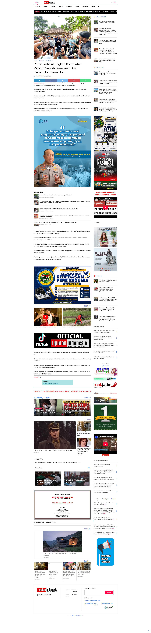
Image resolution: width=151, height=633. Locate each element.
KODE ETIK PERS (67, 589)
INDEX (93, 6)
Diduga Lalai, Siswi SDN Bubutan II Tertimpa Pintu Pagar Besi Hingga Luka (58, 208)
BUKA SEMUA (87, 397)
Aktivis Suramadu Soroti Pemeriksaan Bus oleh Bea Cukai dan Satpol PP (107, 73)
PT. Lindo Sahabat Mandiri (77, 615)
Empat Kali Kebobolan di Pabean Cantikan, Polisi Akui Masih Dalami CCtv (58, 222)
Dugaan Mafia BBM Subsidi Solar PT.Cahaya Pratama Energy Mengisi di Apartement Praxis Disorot (108, 101)
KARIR (67, 594)
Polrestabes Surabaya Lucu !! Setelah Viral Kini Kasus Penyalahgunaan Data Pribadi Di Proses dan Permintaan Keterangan (64, 215)
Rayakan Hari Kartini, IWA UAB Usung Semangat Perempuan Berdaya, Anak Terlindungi (106, 309)
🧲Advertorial (98, 276)
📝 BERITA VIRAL (99, 67)
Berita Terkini (67, 408)
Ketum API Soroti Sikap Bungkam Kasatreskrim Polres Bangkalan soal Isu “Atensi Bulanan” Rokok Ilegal (108, 109)
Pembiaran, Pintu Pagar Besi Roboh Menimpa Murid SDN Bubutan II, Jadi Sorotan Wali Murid (108, 82)
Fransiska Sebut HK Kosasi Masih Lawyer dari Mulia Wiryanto (46, 481)
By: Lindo (36, 76)
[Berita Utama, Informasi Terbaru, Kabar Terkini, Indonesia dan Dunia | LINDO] (49, 3)
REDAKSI (67, 597)
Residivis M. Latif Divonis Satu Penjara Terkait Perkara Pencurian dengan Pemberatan (76, 480)
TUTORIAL (74, 594)
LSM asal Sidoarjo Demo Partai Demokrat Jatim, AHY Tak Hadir (55, 195)
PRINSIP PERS (74, 589)
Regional (41, 60)
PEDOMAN (74, 591)
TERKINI (45, 6)
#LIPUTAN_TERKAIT (42, 398)
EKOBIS (77, 6)
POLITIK (53, 6)
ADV (99, 6)
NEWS (38, 6)
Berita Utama (49, 60)
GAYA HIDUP (69, 6)
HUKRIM (61, 6)
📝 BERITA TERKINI (100, 17)
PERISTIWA (85, 6)
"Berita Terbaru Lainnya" (50, 383)
